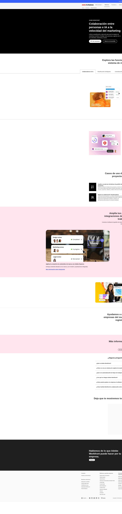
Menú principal (98, 4)
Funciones (114, 4)
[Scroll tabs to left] (1, 71)
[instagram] (92, 498)
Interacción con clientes (85, 481)
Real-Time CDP (102, 494)
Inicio (83, 7)
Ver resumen (96, 41)
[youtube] (98, 498)
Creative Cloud (102, 487)
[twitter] (94, 498)
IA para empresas (84, 488)
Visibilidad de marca (84, 485)
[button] (84, 498)
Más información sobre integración (55, 269)
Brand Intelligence (103, 485)
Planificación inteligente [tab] (104, 71)
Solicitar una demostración (86, 475)
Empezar (92, 459)
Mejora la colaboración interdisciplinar (108, 194)
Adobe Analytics (102, 477)
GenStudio (101, 492)
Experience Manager (103, 489)
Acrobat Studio (102, 484)
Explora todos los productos (104, 475)
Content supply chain (85, 483)
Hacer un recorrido (110, 41)
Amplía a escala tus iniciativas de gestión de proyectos (110, 185)
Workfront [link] (107, 4)
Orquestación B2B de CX (85, 486)
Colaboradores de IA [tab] (87, 71)
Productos (87, 7)
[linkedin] (96, 498)
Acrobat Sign (102, 482)
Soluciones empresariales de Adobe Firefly (107, 480)
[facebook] (89, 498)
